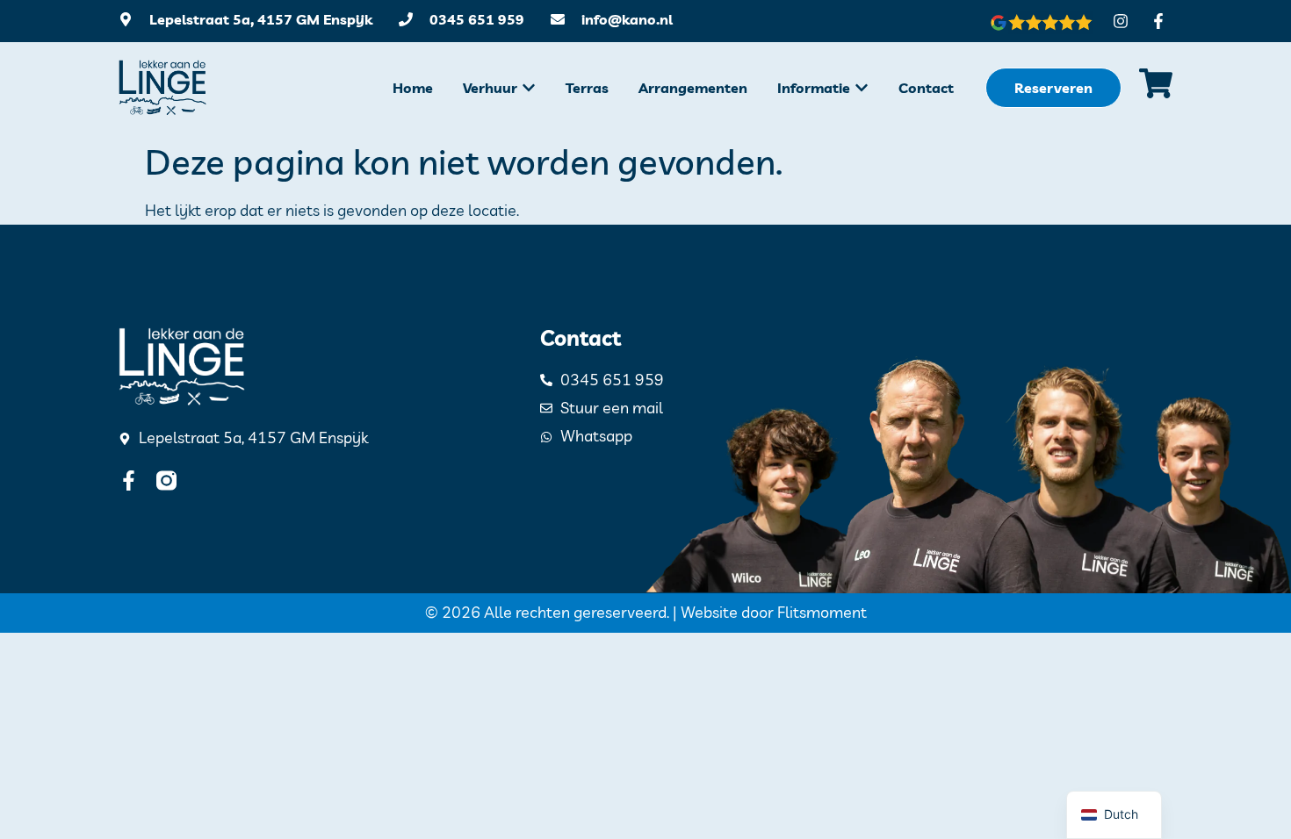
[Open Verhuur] (529, 88)
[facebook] (129, 480)
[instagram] (166, 480)
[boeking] (1155, 83)
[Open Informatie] (862, 88)
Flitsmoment (822, 612)
